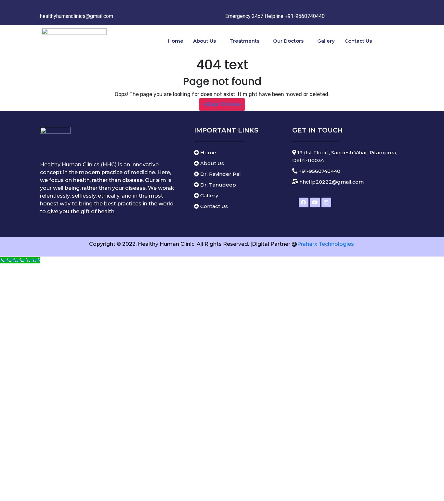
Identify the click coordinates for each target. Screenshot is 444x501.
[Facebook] (303, 202)
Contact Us (358, 41)
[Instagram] (326, 202)
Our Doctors (288, 41)
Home (175, 41)
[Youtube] (315, 202)
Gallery (326, 41)
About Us (204, 41)
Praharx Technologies (326, 244)
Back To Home (222, 104)
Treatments (244, 41)
